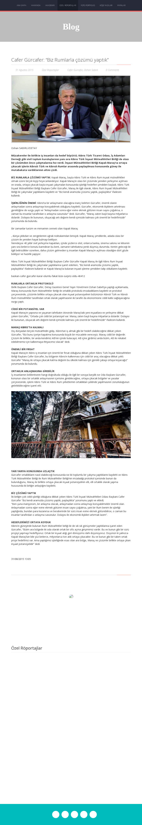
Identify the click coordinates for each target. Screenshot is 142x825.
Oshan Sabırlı (91, 70)
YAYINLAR (121, 5)
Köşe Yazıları (106, 5)
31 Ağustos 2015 (24, 70)
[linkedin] (84, 815)
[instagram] (65, 815)
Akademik (50, 5)
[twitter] (74, 815)
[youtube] (93, 815)
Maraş (26, 360)
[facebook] (56, 815)
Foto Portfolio (88, 5)
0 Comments (112, 70)
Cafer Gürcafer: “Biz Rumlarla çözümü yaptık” (60, 59)
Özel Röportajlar (68, 5)
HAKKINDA (36, 5)
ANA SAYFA (21, 5)
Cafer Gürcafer (75, 70)
